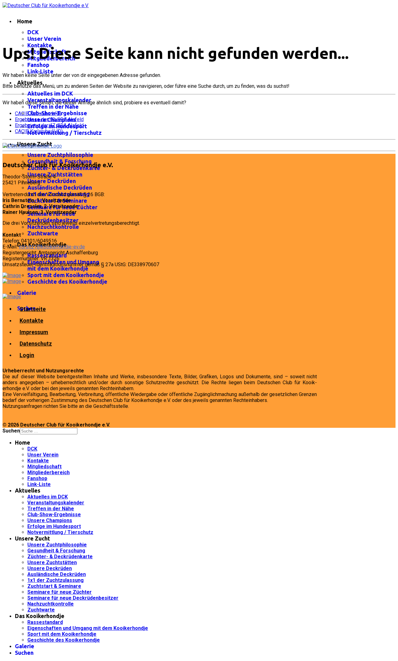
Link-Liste (40, 71)
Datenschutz (36, 343)
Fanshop (38, 65)
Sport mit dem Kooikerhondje (65, 275)
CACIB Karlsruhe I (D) (38, 113)
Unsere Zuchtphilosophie (60, 155)
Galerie (26, 293)
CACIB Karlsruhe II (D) (39, 131)
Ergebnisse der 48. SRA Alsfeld (49, 119)
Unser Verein (44, 38)
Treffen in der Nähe (53, 106)
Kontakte (31, 320)
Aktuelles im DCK (50, 93)
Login (27, 355)
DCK (33, 32)
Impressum (34, 332)
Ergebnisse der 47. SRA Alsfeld (49, 125)
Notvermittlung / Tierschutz (64, 133)
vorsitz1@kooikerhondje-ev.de (52, 247)
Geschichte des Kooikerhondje (67, 281)
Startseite (33, 309)
